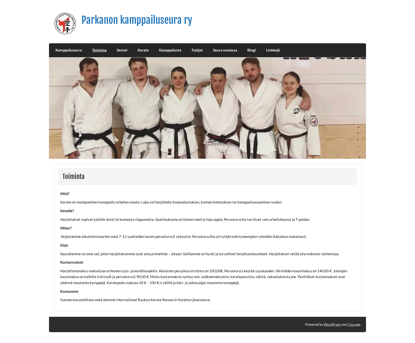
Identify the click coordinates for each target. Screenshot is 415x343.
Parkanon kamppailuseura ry (136, 20)
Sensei (122, 50)
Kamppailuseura (68, 50)
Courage (354, 324)
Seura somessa (225, 50)
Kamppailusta (170, 50)
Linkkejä (273, 50)
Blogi (251, 50)
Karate (143, 50)
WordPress (332, 324)
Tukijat (197, 50)
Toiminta (99, 50)
